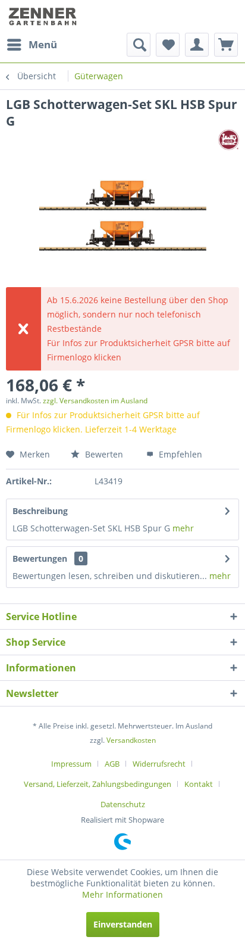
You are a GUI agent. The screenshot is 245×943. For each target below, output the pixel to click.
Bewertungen (39, 558)
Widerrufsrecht (159, 763)
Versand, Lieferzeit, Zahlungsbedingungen (97, 784)
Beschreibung (40, 510)
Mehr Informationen (122, 894)
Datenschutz (122, 804)
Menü (43, 44)
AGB (112, 763)
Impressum (71, 763)
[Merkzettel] (168, 45)
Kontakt (198, 784)
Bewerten (103, 454)
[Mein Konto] (197, 45)
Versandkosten (131, 740)
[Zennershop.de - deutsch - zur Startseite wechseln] (43, 16)
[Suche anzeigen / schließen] (138, 45)
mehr (183, 528)
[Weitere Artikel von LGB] (228, 139)
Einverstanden (122, 924)
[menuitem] (31, 45)
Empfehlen (179, 454)
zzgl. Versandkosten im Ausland (95, 401)
